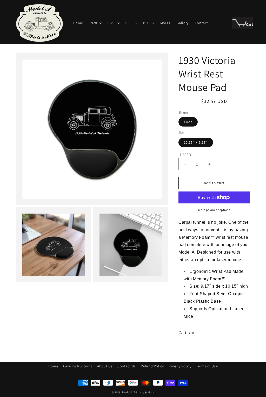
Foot (188, 122)
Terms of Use (207, 366)
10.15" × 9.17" (196, 142)
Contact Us (126, 366)
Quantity (184, 154)
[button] (95, 22)
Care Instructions (77, 366)
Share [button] (189, 332)
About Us (105, 366)
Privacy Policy (180, 366)
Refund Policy (152, 366)
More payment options (214, 210)
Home (53, 366)
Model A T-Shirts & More (138, 392)
